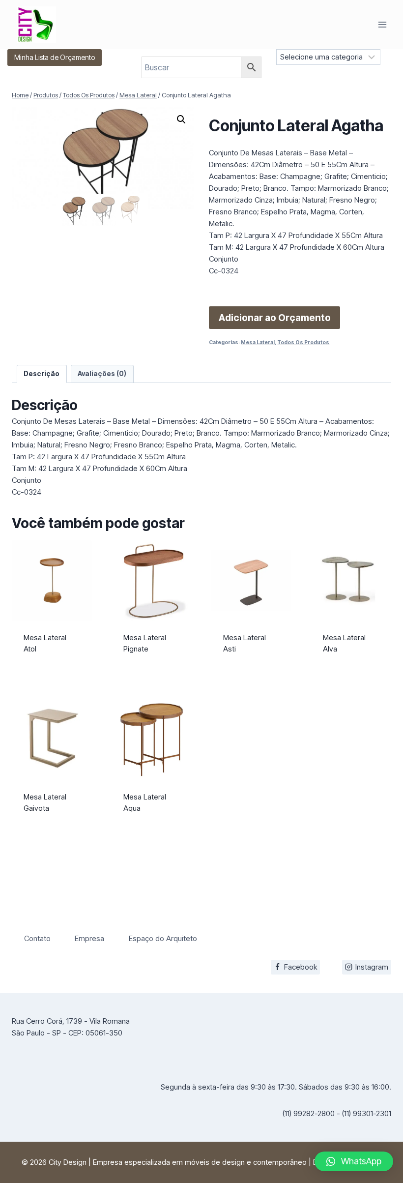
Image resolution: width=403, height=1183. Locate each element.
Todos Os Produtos (303, 342)
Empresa (89, 938)
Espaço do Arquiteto (163, 938)
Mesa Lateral (258, 342)
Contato (37, 938)
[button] (181, 119)
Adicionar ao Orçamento (275, 318)
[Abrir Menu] (382, 24)
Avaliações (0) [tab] (102, 374)
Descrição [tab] (41, 374)
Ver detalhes (52, 668)
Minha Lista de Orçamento (54, 57)
